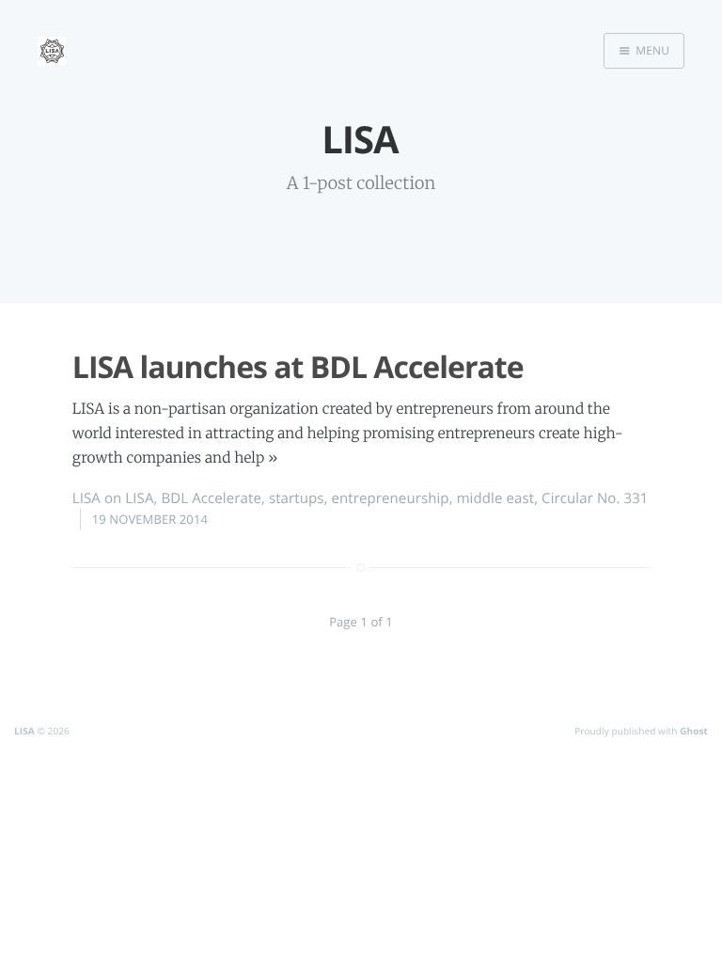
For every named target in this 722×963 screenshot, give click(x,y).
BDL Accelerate (210, 498)
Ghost (694, 730)
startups (296, 498)
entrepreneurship (390, 498)
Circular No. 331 (595, 498)
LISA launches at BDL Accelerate (298, 367)
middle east (496, 498)
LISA (86, 498)
